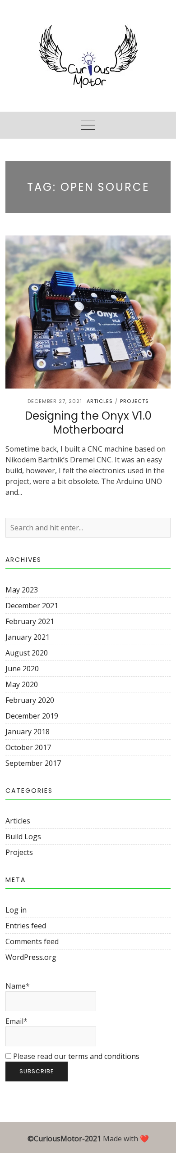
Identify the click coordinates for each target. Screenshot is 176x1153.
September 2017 (33, 763)
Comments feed (32, 941)
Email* (16, 1021)
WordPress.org (30, 957)
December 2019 (31, 716)
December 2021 (31, 605)
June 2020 (22, 669)
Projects (134, 401)
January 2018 (27, 732)
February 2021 (29, 621)
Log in (16, 910)
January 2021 (27, 637)
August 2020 (26, 653)
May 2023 (21, 590)
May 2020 (21, 684)
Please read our (75, 1056)
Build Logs (23, 836)
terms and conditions (103, 1056)
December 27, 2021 (55, 401)
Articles (100, 401)
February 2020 (29, 700)
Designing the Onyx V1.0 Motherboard (88, 422)
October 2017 (28, 747)
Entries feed (25, 926)
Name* (17, 986)
